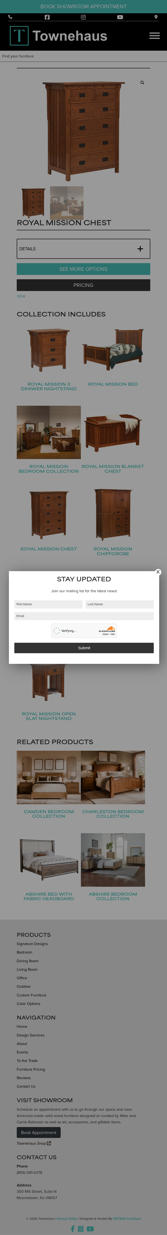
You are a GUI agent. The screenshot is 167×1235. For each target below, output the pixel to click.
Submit (84, 648)
